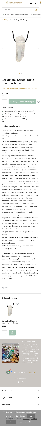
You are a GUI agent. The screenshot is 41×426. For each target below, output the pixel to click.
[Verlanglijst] (35, 2)
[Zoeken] (36, 10)
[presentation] (2, 48)
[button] (20, 73)
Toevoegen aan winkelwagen (22, 102)
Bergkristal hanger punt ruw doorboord (10, 322)
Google (32, 372)
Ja (31, 416)
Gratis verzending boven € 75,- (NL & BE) (19, 111)
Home (12, 20)
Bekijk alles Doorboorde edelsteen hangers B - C (20, 88)
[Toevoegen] (12, 332)
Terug (6, 20)
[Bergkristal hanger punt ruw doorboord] (10, 310)
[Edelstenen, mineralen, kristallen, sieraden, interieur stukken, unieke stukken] (17, 2)
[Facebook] (18, 382)
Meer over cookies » (26, 422)
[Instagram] (22, 382)
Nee (10, 422)
